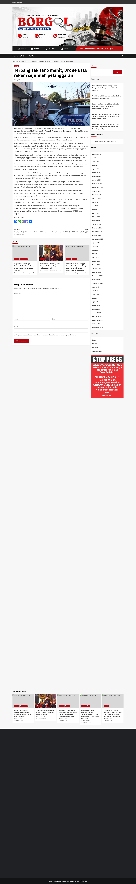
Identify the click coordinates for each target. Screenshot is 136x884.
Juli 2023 (95, 290)
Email (54, 319)
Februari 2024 (96, 265)
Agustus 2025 (96, 198)
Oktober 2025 (96, 191)
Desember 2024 (97, 228)
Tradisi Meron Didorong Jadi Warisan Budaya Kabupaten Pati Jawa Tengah (50, 266)
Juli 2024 (95, 246)
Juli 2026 (95, 158)
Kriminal (95, 347)
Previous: (31, 232)
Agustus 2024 (96, 243)
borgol (17, 80)
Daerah (16, 66)
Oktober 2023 (96, 279)
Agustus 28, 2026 (28, 273)
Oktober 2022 (96, 324)
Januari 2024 (96, 268)
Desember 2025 (97, 183)
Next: (70, 231)
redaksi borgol (18, 273)
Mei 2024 (95, 254)
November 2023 (97, 276)
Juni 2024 (95, 250)
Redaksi (31, 56)
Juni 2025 (95, 206)
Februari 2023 (96, 309)
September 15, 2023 (26, 80)
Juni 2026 (95, 161)
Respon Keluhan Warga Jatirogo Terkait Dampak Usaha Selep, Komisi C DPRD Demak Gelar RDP (25, 267)
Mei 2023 (95, 298)
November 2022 (97, 320)
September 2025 (97, 195)
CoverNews (74, 881)
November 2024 (97, 231)
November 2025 (97, 187)
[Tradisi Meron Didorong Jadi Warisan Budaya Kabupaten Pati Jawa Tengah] (51, 253)
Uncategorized (24, 259)
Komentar (17, 294)
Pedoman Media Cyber (19, 56)
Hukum (74, 259)
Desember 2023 (97, 272)
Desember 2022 (97, 316)
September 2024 (97, 239)
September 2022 (97, 327)
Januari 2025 (96, 224)
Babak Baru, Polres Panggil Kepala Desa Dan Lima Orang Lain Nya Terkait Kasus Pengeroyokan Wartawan (106, 106)
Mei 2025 (95, 209)
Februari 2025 (96, 220)
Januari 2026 (96, 180)
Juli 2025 (95, 202)
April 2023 (95, 302)
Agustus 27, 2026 (54, 271)
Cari (92, 65)
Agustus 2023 (96, 287)
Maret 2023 (96, 305)
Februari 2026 (96, 176)
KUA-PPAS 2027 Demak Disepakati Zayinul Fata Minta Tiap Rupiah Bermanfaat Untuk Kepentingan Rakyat (105, 127)
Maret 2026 (96, 172)
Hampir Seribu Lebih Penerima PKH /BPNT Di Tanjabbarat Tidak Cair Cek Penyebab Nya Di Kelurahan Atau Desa (106, 116)
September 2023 (97, 283)
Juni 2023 (95, 294)
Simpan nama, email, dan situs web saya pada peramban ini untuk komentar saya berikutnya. (46, 335)
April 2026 (95, 169)
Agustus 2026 (96, 154)
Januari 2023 (96, 313)
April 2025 (95, 213)
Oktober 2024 (96, 235)
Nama (16, 319)
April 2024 (95, 257)
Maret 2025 (96, 217)
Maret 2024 (96, 261)
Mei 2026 (95, 165)
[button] (122, 56)
